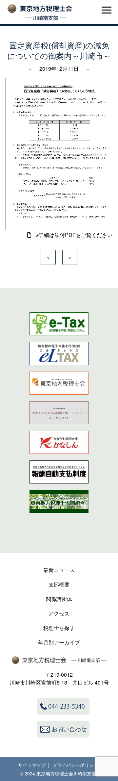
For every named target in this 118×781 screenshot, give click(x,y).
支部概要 (59, 584)
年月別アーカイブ (59, 642)
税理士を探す (59, 628)
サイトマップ (32, 765)
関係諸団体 (59, 599)
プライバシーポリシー (75, 765)
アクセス (59, 613)
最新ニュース (59, 570)
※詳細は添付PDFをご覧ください (73, 235)
